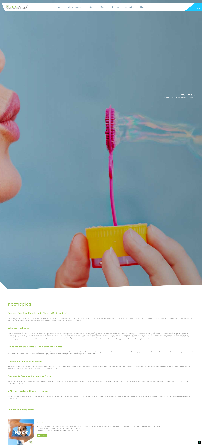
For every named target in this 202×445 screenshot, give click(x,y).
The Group (56, 7)
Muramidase (40, 430)
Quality (103, 7)
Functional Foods (65, 430)
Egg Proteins (48, 430)
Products (91, 7)
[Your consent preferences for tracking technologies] (199, 442)
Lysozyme (56, 430)
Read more (41, 436)
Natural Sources (74, 7)
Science (115, 7)
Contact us (130, 7)
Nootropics (75, 430)
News (142, 7)
